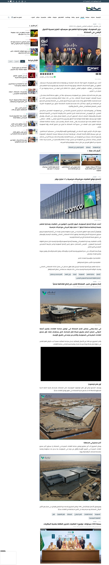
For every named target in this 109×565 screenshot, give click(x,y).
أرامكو (98, 274)
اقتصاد (82, 17)
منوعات (55, 17)
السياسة (27, 39)
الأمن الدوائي (78, 514)
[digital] (25, 1)
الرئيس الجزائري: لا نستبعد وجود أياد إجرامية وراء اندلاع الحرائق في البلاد (20, 42)
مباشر (37, 17)
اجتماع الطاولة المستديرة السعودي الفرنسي (88, 278)
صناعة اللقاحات (88, 514)
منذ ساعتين (27, 55)
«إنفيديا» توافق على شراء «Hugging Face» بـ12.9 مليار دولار (20, 33)
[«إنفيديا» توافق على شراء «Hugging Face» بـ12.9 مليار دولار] (34, 33)
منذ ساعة (28, 36)
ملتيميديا (43, 17)
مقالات (49, 17)
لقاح (54, 514)
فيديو (77, 17)
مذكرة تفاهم (90, 274)
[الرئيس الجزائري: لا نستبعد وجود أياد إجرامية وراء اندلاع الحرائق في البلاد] (34, 42)
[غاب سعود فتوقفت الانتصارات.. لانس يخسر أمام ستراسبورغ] (34, 52)
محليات (93, 17)
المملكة (69, 514)
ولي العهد (68, 274)
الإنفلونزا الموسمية (94, 518)
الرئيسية (98, 17)
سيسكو (88, 147)
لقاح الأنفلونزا (61, 514)
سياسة (87, 17)
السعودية (81, 274)
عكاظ (99, 24)
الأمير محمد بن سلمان (56, 274)
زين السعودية (96, 147)
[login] (16, 1)
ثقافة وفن (61, 17)
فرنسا (74, 274)
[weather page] (19, 1)
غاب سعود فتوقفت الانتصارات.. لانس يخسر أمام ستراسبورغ (20, 52)
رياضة (73, 17)
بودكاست (67, 17)
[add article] (22, 1)
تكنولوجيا (27, 30)
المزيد (33, 17)
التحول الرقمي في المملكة (76, 147)
